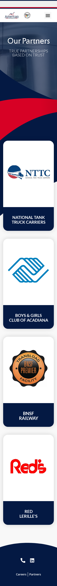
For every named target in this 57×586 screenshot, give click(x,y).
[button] (47, 15)
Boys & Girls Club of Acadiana (28, 318)
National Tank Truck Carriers (28, 220)
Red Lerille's (28, 514)
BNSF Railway (28, 416)
